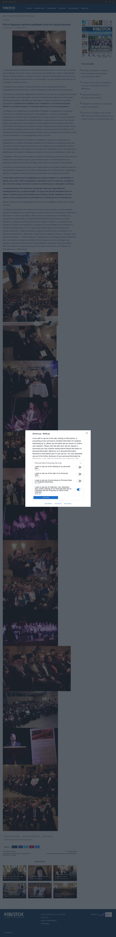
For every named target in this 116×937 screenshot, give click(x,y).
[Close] (87, 433)
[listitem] (58, 463)
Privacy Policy (67, 503)
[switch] (79, 467)
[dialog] (58, 468)
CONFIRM (46, 497)
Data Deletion (48, 503)
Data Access (58, 503)
